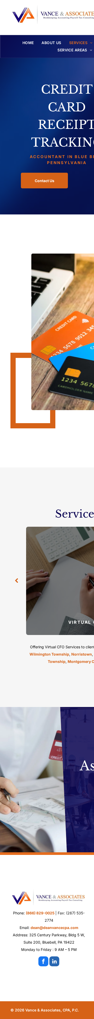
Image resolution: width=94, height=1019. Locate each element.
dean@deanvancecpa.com (54, 927)
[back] (16, 581)
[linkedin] (54, 962)
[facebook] (43, 962)
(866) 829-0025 (40, 913)
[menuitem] (28, 42)
